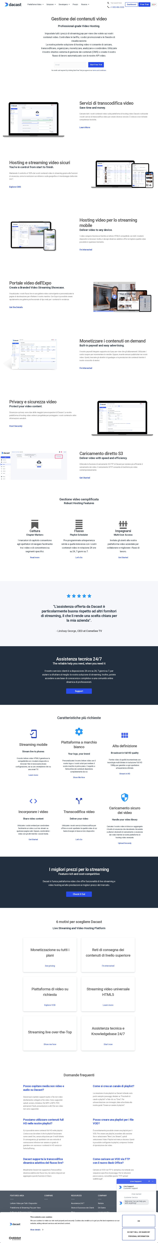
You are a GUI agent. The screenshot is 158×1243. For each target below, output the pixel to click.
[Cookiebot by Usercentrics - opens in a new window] (15, 1238)
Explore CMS (15, 187)
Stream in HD (124, 774)
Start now (108, 1044)
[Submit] (108, 3)
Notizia (101, 1203)
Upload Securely (124, 843)
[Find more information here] (136, 1210)
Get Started (84, 478)
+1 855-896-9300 (117, 7)
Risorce (84, 4)
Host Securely (15, 426)
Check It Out (79, 894)
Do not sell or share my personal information (138, 1234)
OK (139, 1221)
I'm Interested (85, 249)
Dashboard (131, 4)
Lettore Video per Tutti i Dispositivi (23, 1203)
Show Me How (79, 777)
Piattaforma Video (34, 4)
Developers (63, 4)
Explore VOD (50, 1005)
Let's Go (79, 557)
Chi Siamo (102, 1208)
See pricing (50, 966)
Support (79, 691)
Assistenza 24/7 (77, 1203)
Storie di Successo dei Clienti (82, 1208)
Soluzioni (50, 4)
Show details (35, 1230)
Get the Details (16, 307)
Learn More (84, 127)
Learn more (33, 775)
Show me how (50, 1044)
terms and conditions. (99, 70)
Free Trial (144, 4)
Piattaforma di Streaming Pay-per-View (25, 1208)
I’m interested (108, 966)
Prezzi (75, 4)
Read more (34, 557)
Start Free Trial (96, 65)
